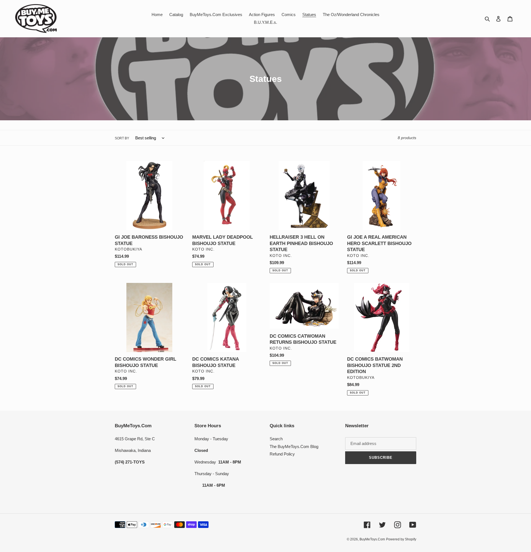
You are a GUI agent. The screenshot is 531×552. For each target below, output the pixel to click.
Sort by (122, 138)
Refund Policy (282, 454)
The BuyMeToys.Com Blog (294, 446)
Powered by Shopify (401, 539)
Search (276, 438)
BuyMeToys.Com (372, 539)
